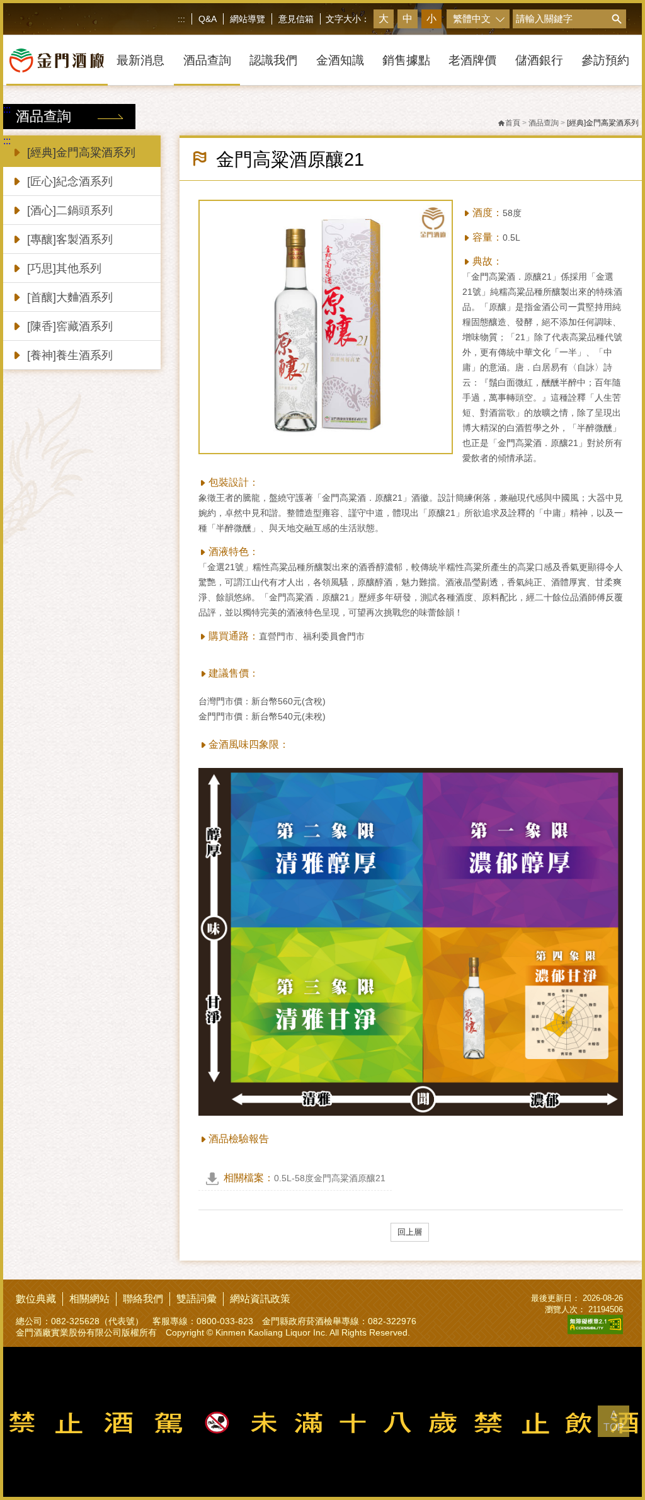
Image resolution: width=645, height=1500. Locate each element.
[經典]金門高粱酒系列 (81, 152)
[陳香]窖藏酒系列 (70, 326)
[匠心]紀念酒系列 (70, 181)
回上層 (409, 1232)
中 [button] (407, 18)
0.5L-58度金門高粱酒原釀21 (304, 1177)
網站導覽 (247, 19)
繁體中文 (472, 18)
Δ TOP (613, 1421)
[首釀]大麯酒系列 (70, 297)
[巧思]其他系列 (64, 268)
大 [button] (384, 18)
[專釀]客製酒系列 (70, 239)
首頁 (512, 122)
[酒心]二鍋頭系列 (70, 210)
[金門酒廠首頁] (57, 60)
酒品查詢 (543, 122)
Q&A (207, 19)
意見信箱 (296, 19)
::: (181, 19)
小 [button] (431, 18)
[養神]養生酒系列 (70, 355)
